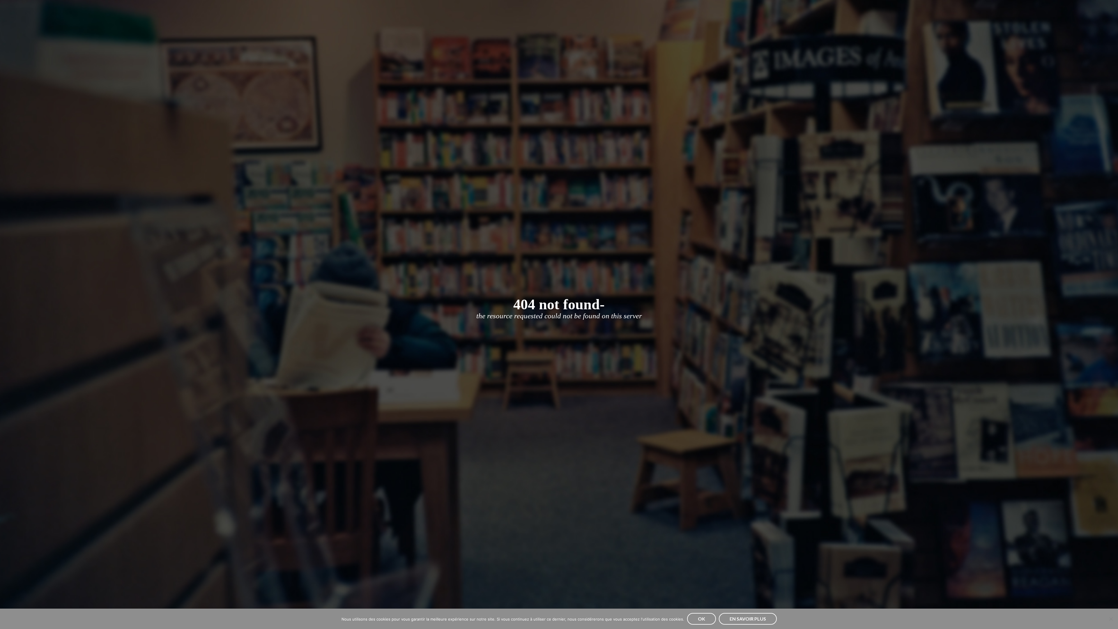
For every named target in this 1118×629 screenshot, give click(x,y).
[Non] (1111, 619)
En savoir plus (748, 618)
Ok (701, 618)
